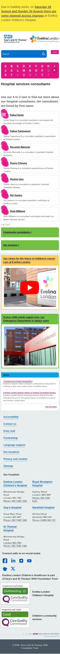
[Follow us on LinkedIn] (13, 560)
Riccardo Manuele (20, 147)
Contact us (9, 424)
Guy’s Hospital (12, 507)
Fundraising (10, 438)
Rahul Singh (17, 115)
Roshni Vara (17, 179)
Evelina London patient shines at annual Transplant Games (29, 393)
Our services (10, 245)
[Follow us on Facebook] (5, 560)
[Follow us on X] (13, 568)
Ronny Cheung (18, 163)
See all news (51, 407)
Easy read (9, 431)
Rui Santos (16, 195)
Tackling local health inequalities (17, 381)
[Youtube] (29, 560)
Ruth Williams (17, 211)
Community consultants (16, 232)
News (6, 375)
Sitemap (8, 466)
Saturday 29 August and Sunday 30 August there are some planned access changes (28, 11)
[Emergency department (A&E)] (30, 346)
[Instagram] (21, 560)
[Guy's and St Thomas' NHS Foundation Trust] (15, 41)
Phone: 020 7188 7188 (15, 501)
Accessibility (11, 417)
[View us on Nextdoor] (5, 568)
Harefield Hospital (43, 507)
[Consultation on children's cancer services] (30, 287)
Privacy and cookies (15, 459)
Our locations (11, 452)
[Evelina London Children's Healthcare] (44, 41)
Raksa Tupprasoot (20, 131)
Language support (14, 445)
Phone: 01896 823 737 (44, 520)
